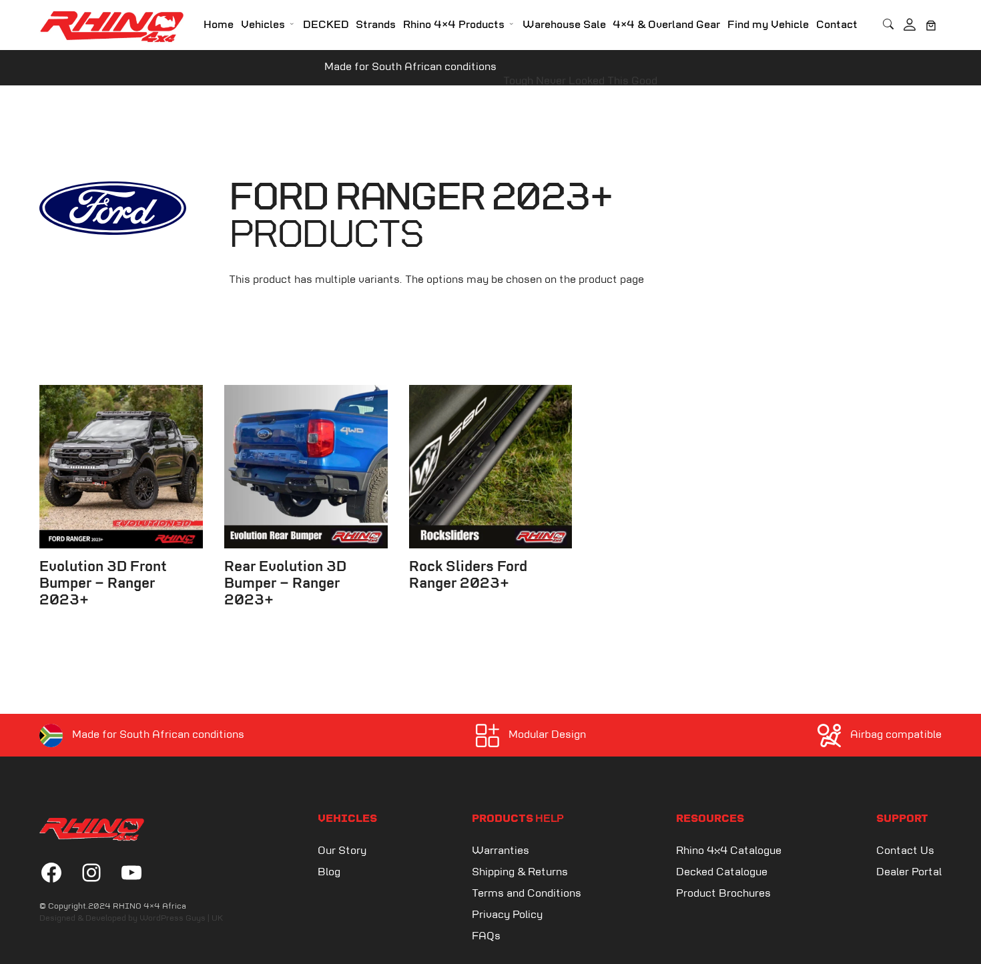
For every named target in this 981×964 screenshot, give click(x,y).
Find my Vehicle (768, 25)
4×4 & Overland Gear (666, 25)
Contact (837, 25)
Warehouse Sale (564, 25)
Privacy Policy (507, 915)
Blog (329, 872)
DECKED (326, 25)
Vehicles (263, 25)
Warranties (500, 851)
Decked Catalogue (721, 872)
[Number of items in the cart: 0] (931, 25)
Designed (57, 919)
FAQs (486, 936)
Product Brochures (723, 894)
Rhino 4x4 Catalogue (728, 851)
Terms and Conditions (526, 894)
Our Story (342, 851)
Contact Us (905, 851)
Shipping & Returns (520, 872)
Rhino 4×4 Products (454, 25)
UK (217, 919)
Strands (376, 25)
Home (219, 25)
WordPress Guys (172, 919)
